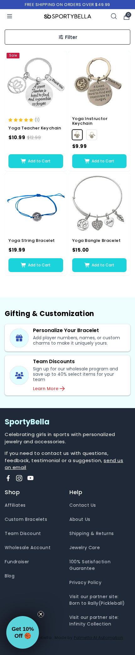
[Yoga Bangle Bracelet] (99, 204)
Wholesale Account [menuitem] (28, 547)
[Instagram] (19, 478)
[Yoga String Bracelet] (36, 204)
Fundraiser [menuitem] (17, 562)
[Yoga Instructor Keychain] (99, 82)
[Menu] (9, 16)
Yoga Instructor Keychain (90, 121)
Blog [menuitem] (9, 576)
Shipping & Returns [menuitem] (91, 533)
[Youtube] (30, 478)
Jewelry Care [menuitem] (84, 547)
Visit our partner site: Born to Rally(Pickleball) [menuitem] (97, 599)
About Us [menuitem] (79, 519)
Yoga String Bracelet (31, 240)
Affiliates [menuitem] (15, 505)
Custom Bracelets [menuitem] (26, 519)
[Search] (114, 16)
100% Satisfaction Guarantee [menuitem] (90, 565)
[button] (21, 119)
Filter (71, 37)
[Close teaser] (41, 614)
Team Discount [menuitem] (23, 533)
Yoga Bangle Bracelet (96, 240)
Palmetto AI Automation (98, 637)
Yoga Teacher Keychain (34, 128)
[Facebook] (8, 478)
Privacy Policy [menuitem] (85, 582)
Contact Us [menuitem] (82, 505)
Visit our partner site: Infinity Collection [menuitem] (94, 620)
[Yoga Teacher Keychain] (36, 82)
